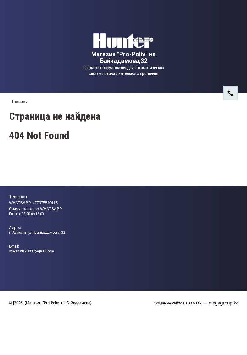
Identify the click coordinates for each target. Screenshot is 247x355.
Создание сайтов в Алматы (178, 303)
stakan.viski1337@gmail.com (31, 251)
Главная (20, 102)
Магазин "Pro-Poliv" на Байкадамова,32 (123, 57)
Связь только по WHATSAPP (35, 209)
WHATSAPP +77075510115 (33, 203)
